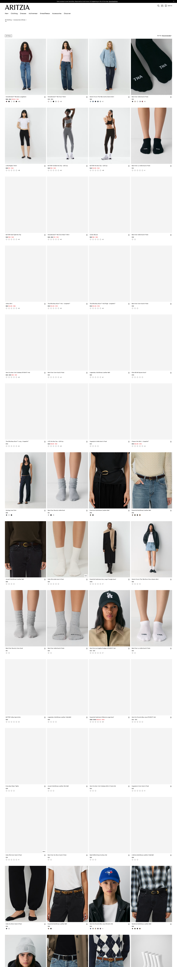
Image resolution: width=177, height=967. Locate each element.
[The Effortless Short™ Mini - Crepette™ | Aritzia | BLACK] (51, 308)
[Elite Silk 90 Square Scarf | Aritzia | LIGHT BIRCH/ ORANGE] (137, 377)
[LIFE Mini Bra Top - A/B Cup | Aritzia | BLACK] (51, 446)
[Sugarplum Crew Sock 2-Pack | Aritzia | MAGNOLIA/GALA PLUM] (137, 791)
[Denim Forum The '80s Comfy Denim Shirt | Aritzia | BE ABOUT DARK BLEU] (98, 101)
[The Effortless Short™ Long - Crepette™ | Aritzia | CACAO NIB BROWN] (11, 446)
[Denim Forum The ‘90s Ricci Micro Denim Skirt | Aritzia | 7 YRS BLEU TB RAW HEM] (140, 584)
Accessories (56, 13)
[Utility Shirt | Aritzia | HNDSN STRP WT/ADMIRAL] (11, 308)
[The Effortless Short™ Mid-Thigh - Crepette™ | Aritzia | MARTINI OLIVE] (100, 308)
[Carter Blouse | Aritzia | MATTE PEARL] (95, 239)
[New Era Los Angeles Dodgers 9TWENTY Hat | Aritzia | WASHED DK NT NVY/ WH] (95, 653)
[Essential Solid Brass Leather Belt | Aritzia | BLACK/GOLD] (135, 515)
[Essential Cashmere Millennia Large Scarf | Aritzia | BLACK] (95, 722)
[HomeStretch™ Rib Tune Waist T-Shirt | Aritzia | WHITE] (48, 239)
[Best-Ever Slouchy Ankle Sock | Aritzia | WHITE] (53, 515)
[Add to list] (45, 97)
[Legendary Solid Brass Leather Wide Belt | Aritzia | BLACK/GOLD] (51, 722)
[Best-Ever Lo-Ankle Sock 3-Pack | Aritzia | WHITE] (140, 170)
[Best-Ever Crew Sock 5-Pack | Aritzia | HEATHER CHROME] (132, 308)
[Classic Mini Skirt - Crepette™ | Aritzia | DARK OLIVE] (142, 446)
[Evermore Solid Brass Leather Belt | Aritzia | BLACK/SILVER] (93, 515)
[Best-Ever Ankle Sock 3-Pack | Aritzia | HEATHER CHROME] (48, 653)
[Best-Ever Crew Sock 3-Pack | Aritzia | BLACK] (48, 377)
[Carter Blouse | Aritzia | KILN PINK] (93, 239)
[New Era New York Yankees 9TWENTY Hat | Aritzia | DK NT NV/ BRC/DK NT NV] (16, 377)
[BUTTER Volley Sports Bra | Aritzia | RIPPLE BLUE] (9, 722)
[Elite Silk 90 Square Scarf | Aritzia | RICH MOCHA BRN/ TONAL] (140, 377)
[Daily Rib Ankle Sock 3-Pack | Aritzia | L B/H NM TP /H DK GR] (53, 584)
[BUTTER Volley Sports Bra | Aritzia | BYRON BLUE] (6, 722)
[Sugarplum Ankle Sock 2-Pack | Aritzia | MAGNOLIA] (98, 446)
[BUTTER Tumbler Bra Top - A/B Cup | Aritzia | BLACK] (51, 170)
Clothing (14, 13)
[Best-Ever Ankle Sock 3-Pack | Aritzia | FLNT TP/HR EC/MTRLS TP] (135, 101)
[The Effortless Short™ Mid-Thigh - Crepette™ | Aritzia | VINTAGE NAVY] (95, 308)
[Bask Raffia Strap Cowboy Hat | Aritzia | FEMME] (90, 859)
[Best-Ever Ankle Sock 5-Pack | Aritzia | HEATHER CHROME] (135, 239)
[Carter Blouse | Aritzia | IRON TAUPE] (100, 239)
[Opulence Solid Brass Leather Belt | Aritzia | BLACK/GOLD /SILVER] (135, 928)
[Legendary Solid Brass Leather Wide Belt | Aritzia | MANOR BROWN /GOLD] (48, 722)
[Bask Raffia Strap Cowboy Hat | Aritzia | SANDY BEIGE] (93, 859)
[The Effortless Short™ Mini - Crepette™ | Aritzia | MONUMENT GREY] (48, 308)
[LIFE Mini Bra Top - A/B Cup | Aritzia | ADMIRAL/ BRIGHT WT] (48, 446)
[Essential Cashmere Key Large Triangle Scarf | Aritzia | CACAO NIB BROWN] (95, 584)
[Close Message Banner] (174, 1)
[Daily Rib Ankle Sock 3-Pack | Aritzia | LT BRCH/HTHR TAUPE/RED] (56, 584)
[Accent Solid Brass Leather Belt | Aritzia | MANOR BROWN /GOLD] (6, 584)
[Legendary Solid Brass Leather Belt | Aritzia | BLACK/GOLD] (93, 377)
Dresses (23, 13)
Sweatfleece (45, 13)
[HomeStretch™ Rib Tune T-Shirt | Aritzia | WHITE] (51, 101)
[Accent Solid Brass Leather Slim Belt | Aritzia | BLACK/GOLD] (48, 791)
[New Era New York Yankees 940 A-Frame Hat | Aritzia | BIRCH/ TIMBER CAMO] (93, 791)
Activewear (33, 13)
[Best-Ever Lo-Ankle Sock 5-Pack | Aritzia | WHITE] (132, 653)
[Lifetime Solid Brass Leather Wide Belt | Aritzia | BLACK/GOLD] (132, 859)
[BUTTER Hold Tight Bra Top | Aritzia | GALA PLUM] (16, 239)
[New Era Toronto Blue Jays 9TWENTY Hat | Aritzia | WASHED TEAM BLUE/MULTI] (137, 722)
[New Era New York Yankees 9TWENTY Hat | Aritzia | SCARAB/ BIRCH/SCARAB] (6, 377)
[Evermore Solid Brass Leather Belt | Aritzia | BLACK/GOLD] (90, 515)
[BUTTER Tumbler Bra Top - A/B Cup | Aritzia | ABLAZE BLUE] (56, 170)
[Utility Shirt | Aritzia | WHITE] (9, 308)
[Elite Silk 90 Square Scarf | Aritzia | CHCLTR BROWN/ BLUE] (142, 377)
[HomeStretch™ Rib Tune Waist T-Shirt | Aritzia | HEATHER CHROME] (51, 239)
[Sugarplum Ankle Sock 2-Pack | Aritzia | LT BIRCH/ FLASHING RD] (95, 446)
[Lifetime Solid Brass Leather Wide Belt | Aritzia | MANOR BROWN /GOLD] (137, 859)
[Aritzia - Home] (17, 7)
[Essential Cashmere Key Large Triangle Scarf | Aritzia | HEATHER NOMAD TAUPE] (90, 584)
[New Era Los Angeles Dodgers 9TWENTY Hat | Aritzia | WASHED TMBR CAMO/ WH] (93, 653)
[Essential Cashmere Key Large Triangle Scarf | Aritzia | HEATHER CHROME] (98, 584)
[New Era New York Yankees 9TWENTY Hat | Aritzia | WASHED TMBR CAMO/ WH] (9, 377)
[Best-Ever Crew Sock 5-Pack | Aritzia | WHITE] (135, 308)
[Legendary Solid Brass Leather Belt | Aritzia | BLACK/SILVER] (95, 377)
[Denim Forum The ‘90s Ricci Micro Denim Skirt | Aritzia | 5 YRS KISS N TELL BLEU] (135, 584)
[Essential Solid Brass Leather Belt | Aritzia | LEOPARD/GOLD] (48, 928)
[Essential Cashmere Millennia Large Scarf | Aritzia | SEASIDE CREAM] (90, 722)
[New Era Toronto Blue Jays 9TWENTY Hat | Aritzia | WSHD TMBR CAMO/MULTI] (132, 722)
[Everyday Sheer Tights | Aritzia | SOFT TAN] (11, 791)
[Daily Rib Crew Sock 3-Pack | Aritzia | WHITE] (11, 859)
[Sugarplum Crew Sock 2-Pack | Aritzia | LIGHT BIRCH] (135, 791)
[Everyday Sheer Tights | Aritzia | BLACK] (6, 791)
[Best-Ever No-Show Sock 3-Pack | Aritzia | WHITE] (48, 859)
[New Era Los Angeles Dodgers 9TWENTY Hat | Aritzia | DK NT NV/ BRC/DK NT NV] (100, 653)
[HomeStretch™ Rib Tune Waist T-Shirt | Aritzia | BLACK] (53, 239)
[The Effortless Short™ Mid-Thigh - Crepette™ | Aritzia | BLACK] (90, 308)
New (6, 13)
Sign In (170, 5)
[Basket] (162, 6)
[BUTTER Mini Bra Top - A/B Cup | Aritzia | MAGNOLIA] (100, 170)
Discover (67, 13)
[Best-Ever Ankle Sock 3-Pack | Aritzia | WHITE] (137, 101)
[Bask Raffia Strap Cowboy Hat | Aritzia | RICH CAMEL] (95, 859)
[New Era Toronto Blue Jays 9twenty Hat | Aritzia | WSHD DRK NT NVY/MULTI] (98, 928)
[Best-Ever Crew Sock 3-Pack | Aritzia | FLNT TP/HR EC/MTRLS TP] (56, 377)
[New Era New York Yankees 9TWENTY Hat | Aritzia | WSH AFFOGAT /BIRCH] (11, 377)
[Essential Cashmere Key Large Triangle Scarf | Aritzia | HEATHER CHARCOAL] (100, 584)
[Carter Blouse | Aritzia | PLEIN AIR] (98, 239)
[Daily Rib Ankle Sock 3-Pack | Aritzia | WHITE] (48, 584)
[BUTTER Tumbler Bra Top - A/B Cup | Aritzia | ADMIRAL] (58, 170)
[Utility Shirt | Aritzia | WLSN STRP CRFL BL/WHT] (6, 308)
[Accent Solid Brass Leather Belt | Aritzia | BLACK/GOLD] (9, 584)
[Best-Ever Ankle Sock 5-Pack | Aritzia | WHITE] (132, 239)
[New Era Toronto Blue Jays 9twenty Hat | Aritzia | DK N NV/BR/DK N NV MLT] (93, 928)
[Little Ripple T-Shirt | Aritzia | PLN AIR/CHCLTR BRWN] (14, 170)
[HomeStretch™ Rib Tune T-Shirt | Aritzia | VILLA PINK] (58, 101)
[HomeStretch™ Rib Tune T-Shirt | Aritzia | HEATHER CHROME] (56, 101)
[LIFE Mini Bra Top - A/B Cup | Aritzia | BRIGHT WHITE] (58, 446)
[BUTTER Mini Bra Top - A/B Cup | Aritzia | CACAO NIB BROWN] (90, 170)
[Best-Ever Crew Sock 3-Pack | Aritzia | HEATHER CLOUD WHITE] (53, 377)
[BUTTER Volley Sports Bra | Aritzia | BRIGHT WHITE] (14, 722)
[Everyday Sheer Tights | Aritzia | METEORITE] (14, 791)
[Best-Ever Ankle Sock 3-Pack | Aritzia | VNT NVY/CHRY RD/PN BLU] (142, 101)
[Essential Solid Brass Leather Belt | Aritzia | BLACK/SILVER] (137, 515)
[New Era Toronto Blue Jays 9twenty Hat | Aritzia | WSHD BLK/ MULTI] (100, 928)
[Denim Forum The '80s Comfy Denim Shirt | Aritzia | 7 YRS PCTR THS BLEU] (90, 101)
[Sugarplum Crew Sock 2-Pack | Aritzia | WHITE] (132, 791)
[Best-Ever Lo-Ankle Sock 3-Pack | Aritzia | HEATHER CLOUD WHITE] (137, 170)
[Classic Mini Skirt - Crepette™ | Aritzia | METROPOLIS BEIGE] (140, 446)
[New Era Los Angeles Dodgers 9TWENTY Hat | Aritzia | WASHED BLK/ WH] (90, 653)
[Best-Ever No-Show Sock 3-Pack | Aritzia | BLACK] (51, 859)
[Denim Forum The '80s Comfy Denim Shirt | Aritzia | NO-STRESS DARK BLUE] (95, 101)
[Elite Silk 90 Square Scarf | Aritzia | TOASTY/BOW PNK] (132, 377)
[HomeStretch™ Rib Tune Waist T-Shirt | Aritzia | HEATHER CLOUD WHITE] (56, 239)
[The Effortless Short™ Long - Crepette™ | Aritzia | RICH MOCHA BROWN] (9, 446)
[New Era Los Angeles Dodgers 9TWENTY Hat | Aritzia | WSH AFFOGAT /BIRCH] (98, 653)
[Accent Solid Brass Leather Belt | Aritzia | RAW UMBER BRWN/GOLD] (14, 584)
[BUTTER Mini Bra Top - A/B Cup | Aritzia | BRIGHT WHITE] (95, 170)
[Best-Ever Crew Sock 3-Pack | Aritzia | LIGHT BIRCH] (58, 377)
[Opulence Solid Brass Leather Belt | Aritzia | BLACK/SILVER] (137, 928)
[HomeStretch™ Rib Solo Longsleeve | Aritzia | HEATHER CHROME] (14, 101)
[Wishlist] (166, 6)
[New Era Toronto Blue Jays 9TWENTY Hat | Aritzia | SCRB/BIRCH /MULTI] (140, 722)
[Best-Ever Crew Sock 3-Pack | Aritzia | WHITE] (51, 377)
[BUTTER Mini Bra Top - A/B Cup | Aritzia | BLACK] (93, 170)
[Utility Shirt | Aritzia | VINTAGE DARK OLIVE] (16, 308)
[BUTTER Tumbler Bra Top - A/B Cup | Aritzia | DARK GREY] (48, 170)
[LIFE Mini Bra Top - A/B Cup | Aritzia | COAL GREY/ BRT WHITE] (56, 446)
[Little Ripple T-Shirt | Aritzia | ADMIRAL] (16, 170)
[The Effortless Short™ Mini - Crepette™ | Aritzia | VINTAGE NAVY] (58, 308)
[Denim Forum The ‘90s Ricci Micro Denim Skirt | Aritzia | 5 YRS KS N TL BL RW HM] (137, 584)
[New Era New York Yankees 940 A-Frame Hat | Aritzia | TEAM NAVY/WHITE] (95, 791)
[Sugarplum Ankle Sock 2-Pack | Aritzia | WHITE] (90, 446)
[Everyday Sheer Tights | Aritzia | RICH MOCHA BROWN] (9, 791)
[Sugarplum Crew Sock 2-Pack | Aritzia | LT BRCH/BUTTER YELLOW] (140, 791)
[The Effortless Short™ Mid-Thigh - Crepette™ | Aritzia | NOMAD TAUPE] (93, 308)
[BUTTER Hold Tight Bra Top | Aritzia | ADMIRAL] (6, 239)
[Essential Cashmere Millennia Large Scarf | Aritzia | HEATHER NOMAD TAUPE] (93, 722)
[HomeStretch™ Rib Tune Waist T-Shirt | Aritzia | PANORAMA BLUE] (58, 239)
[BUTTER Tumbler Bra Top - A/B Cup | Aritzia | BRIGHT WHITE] (53, 170)
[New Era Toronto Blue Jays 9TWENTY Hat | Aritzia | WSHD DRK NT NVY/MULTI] (135, 722)
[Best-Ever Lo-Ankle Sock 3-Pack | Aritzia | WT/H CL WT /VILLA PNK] (142, 170)
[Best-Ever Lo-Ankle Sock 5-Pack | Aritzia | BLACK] (135, 653)
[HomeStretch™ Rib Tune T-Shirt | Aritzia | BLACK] (53, 101)
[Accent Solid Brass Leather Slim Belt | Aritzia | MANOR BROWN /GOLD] (53, 791)
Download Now (113, 1)
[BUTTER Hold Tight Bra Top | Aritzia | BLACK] (9, 239)
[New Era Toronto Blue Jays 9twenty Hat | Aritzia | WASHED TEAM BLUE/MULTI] (90, 928)
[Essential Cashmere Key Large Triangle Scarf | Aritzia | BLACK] (93, 584)
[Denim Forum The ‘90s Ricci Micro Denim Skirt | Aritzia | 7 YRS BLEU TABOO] (132, 584)
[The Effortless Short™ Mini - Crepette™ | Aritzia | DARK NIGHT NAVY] (56, 308)
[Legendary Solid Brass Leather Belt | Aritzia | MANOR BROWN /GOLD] (98, 377)
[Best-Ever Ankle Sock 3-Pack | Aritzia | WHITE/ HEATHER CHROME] (51, 653)
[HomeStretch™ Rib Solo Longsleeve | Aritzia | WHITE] (11, 101)
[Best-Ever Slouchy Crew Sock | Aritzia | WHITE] (9, 653)
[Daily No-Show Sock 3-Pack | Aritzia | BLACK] (6, 928)
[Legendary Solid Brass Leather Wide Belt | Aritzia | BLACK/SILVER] (53, 722)
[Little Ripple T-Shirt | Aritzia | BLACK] (9, 170)
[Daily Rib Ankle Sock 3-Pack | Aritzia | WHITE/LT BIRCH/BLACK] (51, 584)
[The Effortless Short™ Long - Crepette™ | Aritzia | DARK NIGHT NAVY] (16, 446)
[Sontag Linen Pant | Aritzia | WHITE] (9, 515)
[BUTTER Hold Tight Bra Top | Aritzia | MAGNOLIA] (11, 239)
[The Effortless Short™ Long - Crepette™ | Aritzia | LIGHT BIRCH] (6, 446)
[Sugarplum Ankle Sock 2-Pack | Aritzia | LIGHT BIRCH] (93, 446)
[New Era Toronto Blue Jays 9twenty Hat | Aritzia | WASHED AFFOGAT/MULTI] (95, 928)
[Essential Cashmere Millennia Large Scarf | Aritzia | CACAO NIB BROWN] (98, 722)
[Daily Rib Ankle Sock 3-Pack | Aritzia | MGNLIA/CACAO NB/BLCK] (58, 584)
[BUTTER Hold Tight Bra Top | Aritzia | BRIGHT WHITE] (14, 239)
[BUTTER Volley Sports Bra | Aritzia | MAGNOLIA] (16, 722)
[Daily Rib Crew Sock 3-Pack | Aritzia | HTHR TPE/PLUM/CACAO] (14, 859)
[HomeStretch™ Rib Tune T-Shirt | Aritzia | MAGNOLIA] (48, 101)
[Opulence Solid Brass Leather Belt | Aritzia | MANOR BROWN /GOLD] (140, 928)
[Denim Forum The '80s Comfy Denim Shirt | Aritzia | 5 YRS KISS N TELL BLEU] (93, 101)
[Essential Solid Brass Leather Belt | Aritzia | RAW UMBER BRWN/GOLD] (140, 515)
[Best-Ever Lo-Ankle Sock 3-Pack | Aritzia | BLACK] (132, 170)
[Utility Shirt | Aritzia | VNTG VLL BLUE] (14, 308)
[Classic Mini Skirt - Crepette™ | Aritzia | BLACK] (135, 446)
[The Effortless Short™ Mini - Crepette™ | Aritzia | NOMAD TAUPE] (53, 308)
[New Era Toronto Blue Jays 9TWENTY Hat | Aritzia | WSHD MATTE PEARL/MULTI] (142, 722)
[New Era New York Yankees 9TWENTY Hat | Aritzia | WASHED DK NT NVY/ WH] (14, 377)
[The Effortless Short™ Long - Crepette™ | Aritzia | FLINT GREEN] (14, 446)
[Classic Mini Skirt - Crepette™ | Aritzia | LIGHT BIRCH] (137, 446)
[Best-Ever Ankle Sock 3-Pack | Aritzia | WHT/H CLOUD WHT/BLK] (140, 101)
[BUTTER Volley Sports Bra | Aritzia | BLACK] (11, 722)
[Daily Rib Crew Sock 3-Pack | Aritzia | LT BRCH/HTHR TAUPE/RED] (16, 859)
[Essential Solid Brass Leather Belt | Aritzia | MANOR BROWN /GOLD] (132, 515)
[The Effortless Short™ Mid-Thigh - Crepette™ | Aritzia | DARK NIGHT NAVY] (98, 308)
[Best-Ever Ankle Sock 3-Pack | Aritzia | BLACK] (132, 101)
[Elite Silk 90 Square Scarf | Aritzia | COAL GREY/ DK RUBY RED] (135, 377)
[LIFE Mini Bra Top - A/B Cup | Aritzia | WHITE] (53, 446)
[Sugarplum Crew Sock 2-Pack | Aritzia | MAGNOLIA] (142, 791)
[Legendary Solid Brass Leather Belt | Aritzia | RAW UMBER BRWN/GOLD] (100, 377)
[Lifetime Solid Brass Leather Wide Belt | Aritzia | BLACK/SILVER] (135, 859)
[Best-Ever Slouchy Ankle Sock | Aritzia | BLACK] (51, 515)
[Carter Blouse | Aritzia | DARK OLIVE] (90, 239)
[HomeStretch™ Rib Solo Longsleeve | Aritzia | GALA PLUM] (6, 101)
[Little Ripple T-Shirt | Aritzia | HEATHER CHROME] (11, 170)
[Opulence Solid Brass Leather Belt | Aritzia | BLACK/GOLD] (132, 928)
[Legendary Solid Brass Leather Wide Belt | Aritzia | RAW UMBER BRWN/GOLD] (56, 722)
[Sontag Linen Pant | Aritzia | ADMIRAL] (6, 515)
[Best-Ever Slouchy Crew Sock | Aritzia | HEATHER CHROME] (6, 653)
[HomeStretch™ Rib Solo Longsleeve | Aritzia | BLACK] (9, 101)
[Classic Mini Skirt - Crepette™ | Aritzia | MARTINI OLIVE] (132, 446)
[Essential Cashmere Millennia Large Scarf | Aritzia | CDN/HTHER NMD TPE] (100, 722)
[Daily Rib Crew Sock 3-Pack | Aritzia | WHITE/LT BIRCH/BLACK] (9, 859)
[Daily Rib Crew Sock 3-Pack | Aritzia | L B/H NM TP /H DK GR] (6, 859)
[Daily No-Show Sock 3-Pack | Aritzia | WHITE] (9, 928)
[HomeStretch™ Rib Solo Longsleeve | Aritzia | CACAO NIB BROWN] (16, 101)
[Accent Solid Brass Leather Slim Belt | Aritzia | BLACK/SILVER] (51, 791)
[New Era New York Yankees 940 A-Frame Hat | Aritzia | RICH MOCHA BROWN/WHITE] (90, 791)
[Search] (158, 5)
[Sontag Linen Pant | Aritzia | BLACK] (11, 515)
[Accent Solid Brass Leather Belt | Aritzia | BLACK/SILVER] (11, 584)
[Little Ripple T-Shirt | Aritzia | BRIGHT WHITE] (6, 170)
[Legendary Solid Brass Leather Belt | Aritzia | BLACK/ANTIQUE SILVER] (90, 377)
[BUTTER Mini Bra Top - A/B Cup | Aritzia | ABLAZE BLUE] (98, 170)
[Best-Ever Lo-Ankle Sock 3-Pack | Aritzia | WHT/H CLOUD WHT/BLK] (135, 170)
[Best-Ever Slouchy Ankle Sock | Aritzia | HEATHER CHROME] (48, 515)
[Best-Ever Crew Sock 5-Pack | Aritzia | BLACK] (137, 308)
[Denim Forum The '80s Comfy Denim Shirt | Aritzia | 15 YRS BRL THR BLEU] (100, 101)
